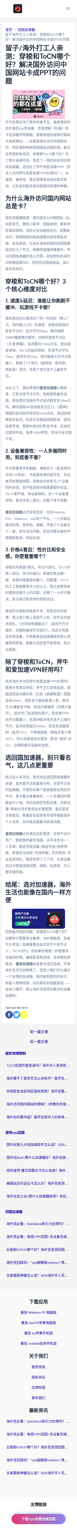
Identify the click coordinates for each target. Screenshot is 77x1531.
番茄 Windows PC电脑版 (38, 1312)
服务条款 (38, 1367)
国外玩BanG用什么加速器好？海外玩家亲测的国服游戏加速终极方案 (38, 1157)
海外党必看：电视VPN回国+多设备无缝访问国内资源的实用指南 (38, 1237)
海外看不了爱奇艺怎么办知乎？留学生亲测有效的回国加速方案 (38, 1078)
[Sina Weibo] (24, 1014)
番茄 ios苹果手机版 (38, 1333)
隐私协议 (38, 1377)
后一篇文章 (39, 1042)
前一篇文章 (39, 1032)
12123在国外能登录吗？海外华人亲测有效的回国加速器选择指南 (38, 1065)
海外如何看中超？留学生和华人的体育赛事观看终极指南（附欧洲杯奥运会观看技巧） (38, 1117)
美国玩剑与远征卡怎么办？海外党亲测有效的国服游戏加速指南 (38, 1183)
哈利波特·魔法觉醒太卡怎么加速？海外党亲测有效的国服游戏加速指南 (38, 1170)
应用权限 (38, 1387)
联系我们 (38, 1398)
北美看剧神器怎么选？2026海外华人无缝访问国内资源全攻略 (38, 1275)
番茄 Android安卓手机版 (39, 1343)
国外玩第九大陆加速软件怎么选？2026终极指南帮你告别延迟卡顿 (38, 1144)
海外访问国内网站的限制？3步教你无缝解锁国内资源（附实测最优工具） (38, 1104)
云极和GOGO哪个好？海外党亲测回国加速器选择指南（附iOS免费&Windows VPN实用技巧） (38, 1249)
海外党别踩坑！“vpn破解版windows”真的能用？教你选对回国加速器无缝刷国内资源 (38, 1262)
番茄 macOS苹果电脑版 (38, 1323)
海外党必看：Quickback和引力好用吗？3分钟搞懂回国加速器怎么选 (38, 1224)
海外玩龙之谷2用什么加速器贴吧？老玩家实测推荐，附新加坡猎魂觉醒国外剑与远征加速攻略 (38, 1196)
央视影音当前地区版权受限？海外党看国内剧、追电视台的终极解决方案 (38, 1091)
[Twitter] (16, 1014)
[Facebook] (9, 1014)
